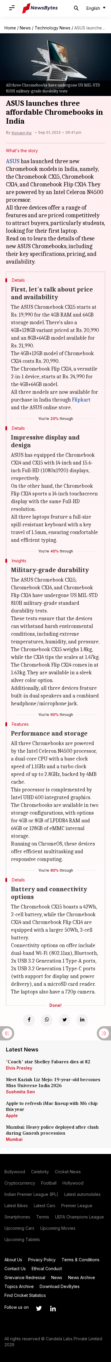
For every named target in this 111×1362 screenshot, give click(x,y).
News (25, 27)
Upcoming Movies (57, 1228)
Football (49, 1182)
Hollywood (72, 1182)
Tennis (42, 1216)
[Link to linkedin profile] (53, 1308)
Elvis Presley (19, 1067)
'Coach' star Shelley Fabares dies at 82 (48, 1062)
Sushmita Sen (20, 1091)
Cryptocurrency (19, 1182)
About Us (13, 1259)
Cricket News (68, 1171)
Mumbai (14, 1139)
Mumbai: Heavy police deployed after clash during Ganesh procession (52, 1130)
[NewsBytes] (40, 8)
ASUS (13, 161)
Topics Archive (19, 1286)
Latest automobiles (82, 1194)
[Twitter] (64, 1020)
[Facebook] (29, 1020)
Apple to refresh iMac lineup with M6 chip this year (52, 1106)
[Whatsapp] (47, 1020)
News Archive (81, 1277)
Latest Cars (44, 1205)
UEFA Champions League (79, 1216)
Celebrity (40, 1171)
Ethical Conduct (47, 1268)
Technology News (52, 27)
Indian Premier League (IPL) (31, 1194)
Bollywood (14, 1171)
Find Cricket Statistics (25, 1295)
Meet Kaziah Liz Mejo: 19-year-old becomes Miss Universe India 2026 (53, 1083)
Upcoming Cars (19, 1228)
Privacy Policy (42, 1259)
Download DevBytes (60, 1286)
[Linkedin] (82, 1020)
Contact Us (15, 1268)
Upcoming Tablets (22, 1239)
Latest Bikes (16, 1205)
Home (10, 27)
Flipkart (81, 400)
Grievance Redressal (24, 1277)
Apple (12, 1115)
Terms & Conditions (80, 1259)
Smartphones (17, 1216)
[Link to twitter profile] (39, 1308)
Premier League (76, 1205)
